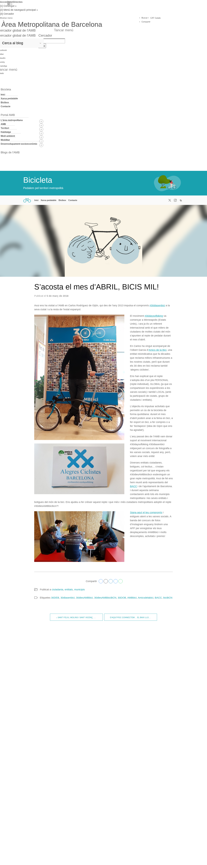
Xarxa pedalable (9, 98)
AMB (3, 124)
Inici (3, 94)
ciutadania (57, 589)
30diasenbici (68, 597)
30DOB (122, 597)
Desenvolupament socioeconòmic (19, 144)
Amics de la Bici (157, 350)
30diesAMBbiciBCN (105, 597)
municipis (79, 589)
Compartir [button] (146, 22)
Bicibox (5, 102)
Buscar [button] (145, 18)
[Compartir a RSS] (181, 200)
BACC (133, 486)
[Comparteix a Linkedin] (111, 581)
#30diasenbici (157, 305)
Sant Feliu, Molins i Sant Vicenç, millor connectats (80, 617)
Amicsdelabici (145, 597)
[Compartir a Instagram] (175, 200)
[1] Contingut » (8, 6)
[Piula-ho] (106, 581)
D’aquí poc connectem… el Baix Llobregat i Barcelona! (133, 617)
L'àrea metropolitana (12, 120)
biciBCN (167, 597)
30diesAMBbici (84, 597)
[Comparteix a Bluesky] (115, 581)
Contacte (5, 106)
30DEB (55, 597)
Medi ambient (8, 136)
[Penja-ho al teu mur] (101, 581)
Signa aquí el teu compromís (146, 512)
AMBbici (132, 597)
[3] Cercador (7, 13)
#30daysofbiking (154, 315)
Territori (5, 128)
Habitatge (6, 132)
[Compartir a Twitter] (169, 200)
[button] (51, 18)
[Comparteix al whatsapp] (120, 581)
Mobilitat (5, 140)
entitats (69, 589)
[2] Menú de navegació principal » (19, 9)
